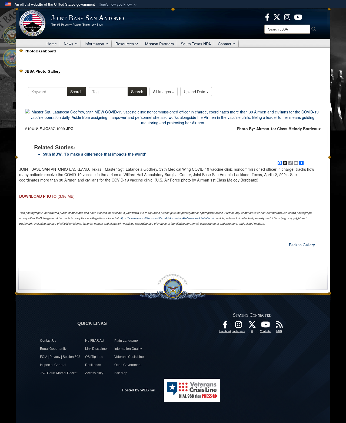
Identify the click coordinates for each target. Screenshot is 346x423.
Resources (124, 43)
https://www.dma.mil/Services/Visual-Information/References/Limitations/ (166, 218)
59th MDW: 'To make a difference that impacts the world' (94, 154)
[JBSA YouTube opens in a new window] (298, 16)
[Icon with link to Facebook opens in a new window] (267, 16)
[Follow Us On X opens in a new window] (252, 326)
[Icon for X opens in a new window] (276, 16)
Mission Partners (159, 43)
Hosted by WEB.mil (138, 390)
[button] (118, 4)
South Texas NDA (196, 43)
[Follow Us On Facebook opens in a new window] (225, 326)
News (68, 43)
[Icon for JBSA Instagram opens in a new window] (287, 16)
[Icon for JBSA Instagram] (238, 326)
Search (76, 91)
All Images (162, 91)
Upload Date (195, 91)
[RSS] (279, 326)
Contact (224, 43)
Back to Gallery (302, 244)
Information (94, 43)
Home (51, 43)
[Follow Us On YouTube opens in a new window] (265, 326)
